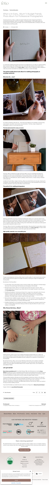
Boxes (14, 413)
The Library (24, 465)
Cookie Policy (13, 482)
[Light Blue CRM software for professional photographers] (18, 424)
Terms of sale (45, 479)
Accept (16, 480)
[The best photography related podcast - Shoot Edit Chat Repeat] (7, 431)
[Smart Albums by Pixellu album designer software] (18, 431)
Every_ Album (21, 67)
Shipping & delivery (24, 461)
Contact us (24, 459)
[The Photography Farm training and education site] (7, 424)
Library (28, 413)
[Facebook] (37, 393)
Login (43, 413)
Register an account (24, 463)
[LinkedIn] (42, 393)
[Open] (46, 3)
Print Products (21, 413)
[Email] (45, 393)
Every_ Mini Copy (35, 227)
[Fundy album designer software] (41, 424)
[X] (39, 393)
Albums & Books (8, 413)
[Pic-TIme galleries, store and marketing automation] (30, 424)
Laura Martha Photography (17, 387)
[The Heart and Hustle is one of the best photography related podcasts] (41, 431)
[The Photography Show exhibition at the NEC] (30, 431)
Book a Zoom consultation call (9, 371)
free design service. (10, 290)
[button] (30, 471)
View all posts (8, 392)
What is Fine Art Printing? (39, 384)
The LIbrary (5, 10)
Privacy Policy (18, 482)
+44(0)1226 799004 (39, 457)
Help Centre (34, 413)
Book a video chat (24, 450)
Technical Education (14, 10)
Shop (39, 413)
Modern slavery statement (36, 479)
